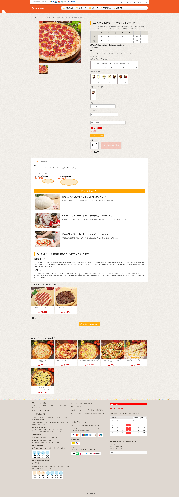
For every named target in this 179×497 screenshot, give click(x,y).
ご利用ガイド (69, 8)
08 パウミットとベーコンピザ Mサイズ (42, 360)
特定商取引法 (107, 8)
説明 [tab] (37, 161)
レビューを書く (97, 135)
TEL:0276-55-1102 (119, 408)
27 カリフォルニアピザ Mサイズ (89, 360)
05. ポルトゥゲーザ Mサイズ (135, 360)
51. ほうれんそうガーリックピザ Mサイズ (112, 360)
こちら (34, 431)
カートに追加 (111, 145)
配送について (82, 8)
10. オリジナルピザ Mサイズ (65, 360)
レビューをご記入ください (89, 324)
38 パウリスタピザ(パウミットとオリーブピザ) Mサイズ (42, 388)
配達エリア (95, 8)
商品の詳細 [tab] (44, 161)
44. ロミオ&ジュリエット (42, 307)
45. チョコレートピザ (65, 307)
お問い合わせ (120, 8)
